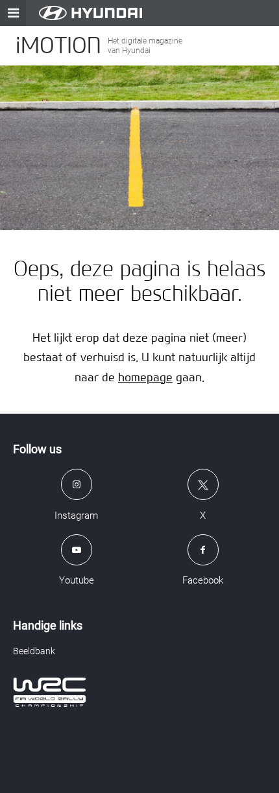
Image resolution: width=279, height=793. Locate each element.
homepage (145, 377)
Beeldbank (34, 651)
